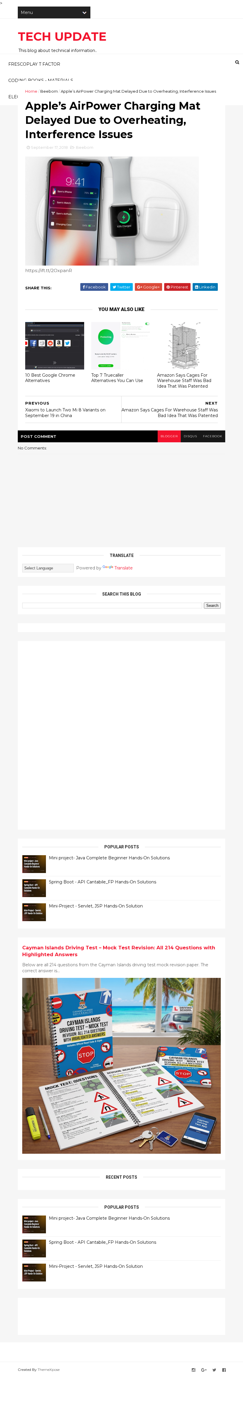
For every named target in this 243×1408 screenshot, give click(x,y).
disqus (190, 436)
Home (31, 91)
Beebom (49, 91)
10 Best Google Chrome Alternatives (50, 377)
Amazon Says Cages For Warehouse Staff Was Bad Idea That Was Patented (184, 380)
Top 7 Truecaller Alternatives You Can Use (117, 377)
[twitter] (214, 1370)
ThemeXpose (49, 1369)
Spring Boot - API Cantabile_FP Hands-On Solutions (102, 882)
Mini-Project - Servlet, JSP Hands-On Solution (96, 906)
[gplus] (204, 1370)
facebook (212, 436)
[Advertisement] (66, 734)
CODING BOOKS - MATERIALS (40, 80)
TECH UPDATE (62, 36)
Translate (123, 568)
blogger (169, 436)
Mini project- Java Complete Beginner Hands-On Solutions (109, 858)
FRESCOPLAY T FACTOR (34, 64)
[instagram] (193, 1370)
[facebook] (224, 1370)
